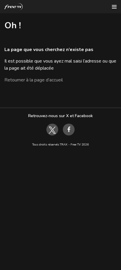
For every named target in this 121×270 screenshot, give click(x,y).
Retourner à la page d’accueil (33, 80)
